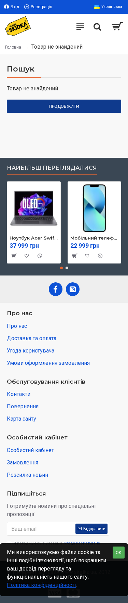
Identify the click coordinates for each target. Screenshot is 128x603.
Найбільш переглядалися (52, 168)
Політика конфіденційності (41, 585)
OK (119, 552)
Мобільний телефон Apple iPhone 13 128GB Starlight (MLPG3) (94, 238)
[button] (61, 268)
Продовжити (64, 106)
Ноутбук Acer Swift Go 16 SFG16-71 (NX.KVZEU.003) (34, 238)
